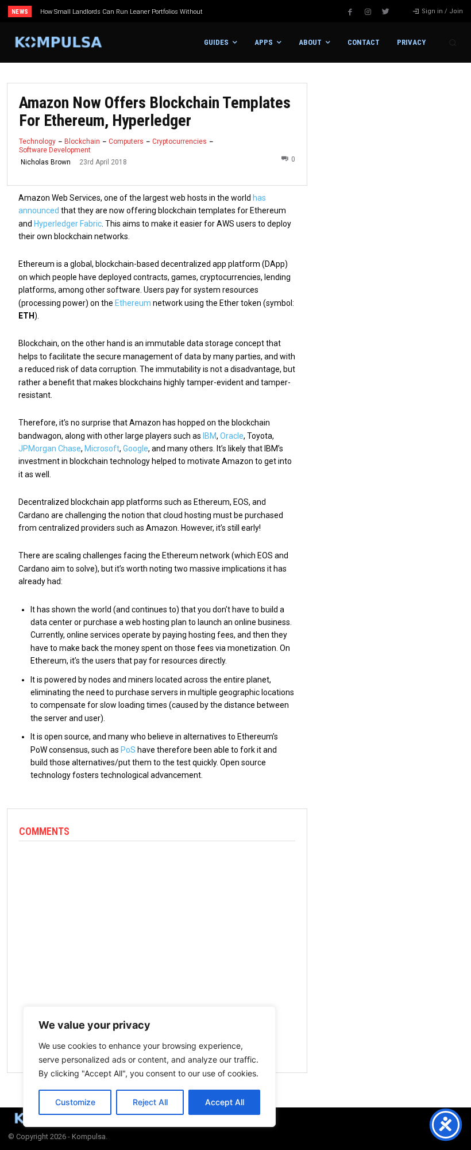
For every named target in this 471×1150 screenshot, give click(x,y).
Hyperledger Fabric (68, 223)
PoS (128, 749)
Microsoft (101, 448)
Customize (75, 1102)
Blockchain (82, 141)
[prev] (241, 11)
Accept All (224, 1102)
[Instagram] (368, 12)
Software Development (55, 150)
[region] (149, 1066)
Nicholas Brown (46, 162)
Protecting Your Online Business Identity (104, 12)
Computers (126, 141)
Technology (37, 141)
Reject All (150, 1102)
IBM (210, 435)
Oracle (232, 435)
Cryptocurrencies (179, 141)
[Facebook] (350, 12)
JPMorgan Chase (49, 448)
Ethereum (133, 303)
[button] (452, 42)
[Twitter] (386, 12)
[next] (259, 11)
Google (135, 448)
